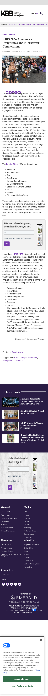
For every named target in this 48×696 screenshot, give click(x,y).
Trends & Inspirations (8, 531)
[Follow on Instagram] (7, 584)
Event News (8, 34)
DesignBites (8, 360)
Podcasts (4, 524)
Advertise (27, 554)
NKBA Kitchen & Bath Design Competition (11, 555)
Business (27, 518)
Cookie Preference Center (22, 686)
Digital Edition (29, 548)
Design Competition (28, 357)
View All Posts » (6, 512)
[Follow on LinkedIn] (11, 584)
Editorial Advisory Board (32, 564)
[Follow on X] (15, 584)
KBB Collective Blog (7, 528)
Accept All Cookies (22, 679)
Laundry (27, 524)
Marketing (27, 528)
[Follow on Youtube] (19, 584)
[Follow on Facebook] (3, 584)
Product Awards (6, 548)
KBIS (16, 357)
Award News (5, 515)
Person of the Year (7, 551)
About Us (27, 551)
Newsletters (28, 567)
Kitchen (26, 515)
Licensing (27, 557)
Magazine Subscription (32, 545)
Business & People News (9, 518)
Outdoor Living (29, 534)
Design (26, 521)
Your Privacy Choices (23, 610)
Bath (25, 512)
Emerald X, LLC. (20, 602)
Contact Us (5, 575)
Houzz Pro (13, 24)
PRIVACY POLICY (27, 612)
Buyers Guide (28, 561)
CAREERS (18, 606)
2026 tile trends (38, 24)
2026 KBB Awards (24, 24)
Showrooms (28, 537)
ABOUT (11, 606)
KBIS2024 (19, 360)
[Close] (41, 640)
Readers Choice (6, 545)
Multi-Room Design (30, 531)
